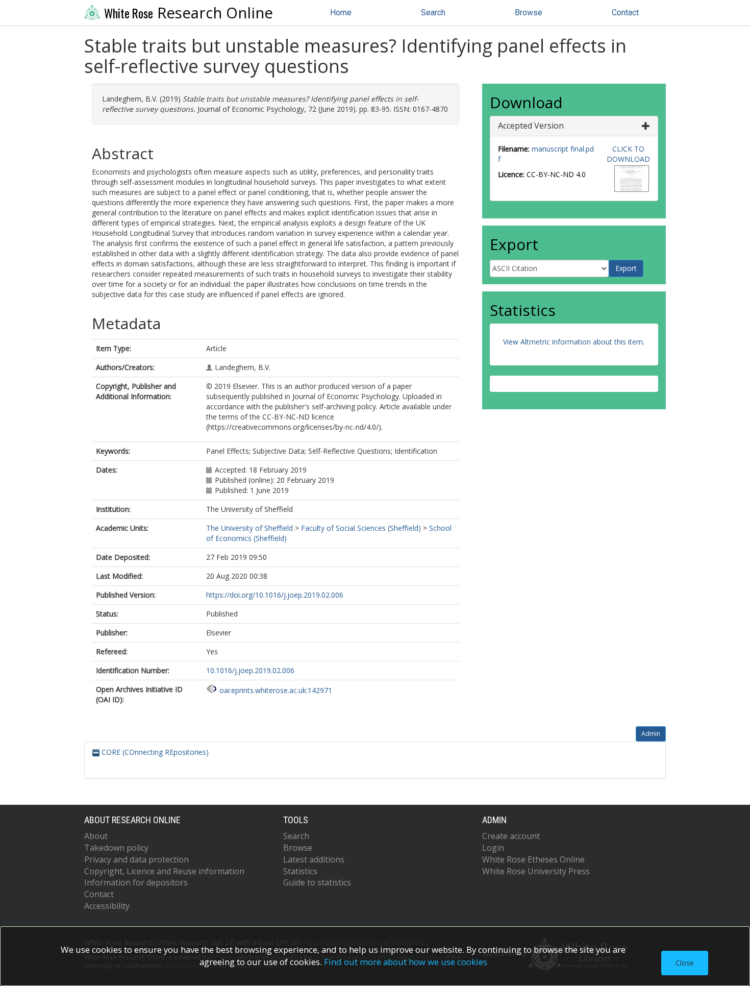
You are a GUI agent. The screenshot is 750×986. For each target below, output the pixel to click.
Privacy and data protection (136, 859)
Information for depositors (136, 882)
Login (493, 847)
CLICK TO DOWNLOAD (628, 154)
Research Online (188, 13)
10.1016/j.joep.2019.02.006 (250, 670)
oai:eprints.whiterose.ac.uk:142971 (275, 690)
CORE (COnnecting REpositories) (154, 752)
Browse (528, 12)
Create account (511, 836)
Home (341, 12)
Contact (625, 12)
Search (433, 12)
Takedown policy (116, 847)
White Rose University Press (536, 871)
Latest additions (313, 859)
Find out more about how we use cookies (405, 962)
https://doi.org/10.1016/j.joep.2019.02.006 (274, 595)
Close (685, 963)
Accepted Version (531, 125)
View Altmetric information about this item (573, 342)
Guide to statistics (317, 882)
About (96, 836)
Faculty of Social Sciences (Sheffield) (361, 528)
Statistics (300, 871)
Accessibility (107, 905)
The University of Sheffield (249, 528)
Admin (650, 733)
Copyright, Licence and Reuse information (164, 871)
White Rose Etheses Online (533, 859)
